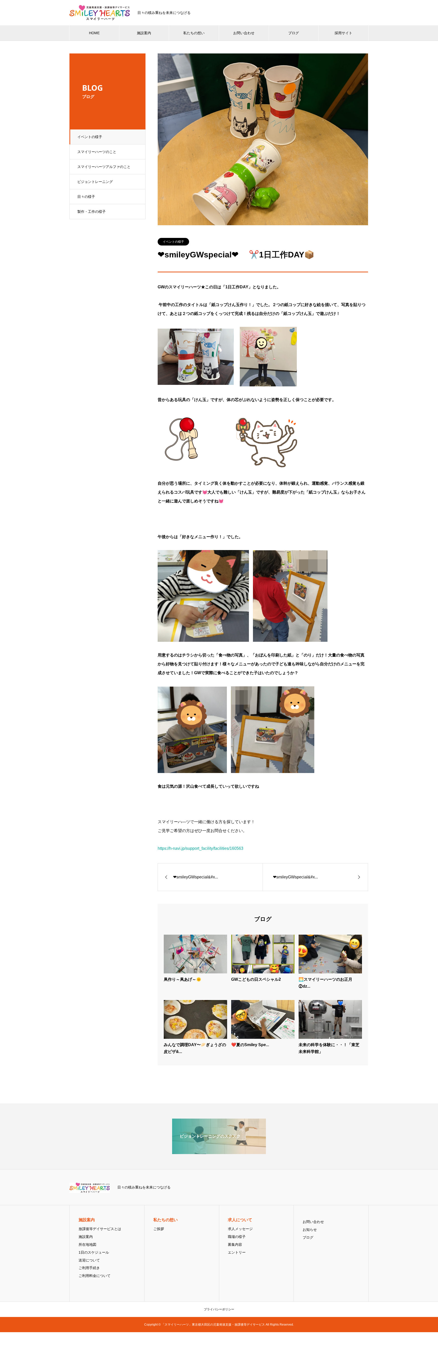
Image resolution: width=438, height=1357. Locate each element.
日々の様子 (86, 197)
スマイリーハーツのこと (96, 152)
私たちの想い (194, 33)
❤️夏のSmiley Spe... (250, 1045)
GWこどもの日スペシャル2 (256, 979)
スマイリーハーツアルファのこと (104, 167)
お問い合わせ (243, 33)
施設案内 (144, 33)
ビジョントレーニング (95, 182)
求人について (240, 1220)
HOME (94, 33)
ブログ (293, 33)
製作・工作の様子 (91, 212)
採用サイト (343, 33)
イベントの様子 (89, 137)
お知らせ (310, 1230)
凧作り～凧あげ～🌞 (182, 979)
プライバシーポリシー (219, 1309)
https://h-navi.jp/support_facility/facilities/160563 (200, 848)
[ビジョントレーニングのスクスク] (219, 1152)
